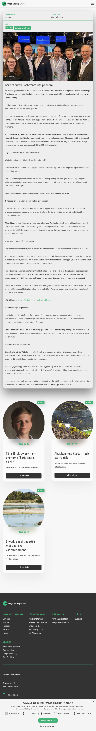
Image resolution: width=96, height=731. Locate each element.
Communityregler (10, 650)
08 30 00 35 (13, 695)
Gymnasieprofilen (60, 619)
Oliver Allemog (56, 17)
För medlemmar (37, 614)
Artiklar (6, 629)
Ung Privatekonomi (60, 622)
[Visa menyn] (92, 4)
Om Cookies (8, 657)
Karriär (6, 622)
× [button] (93, 702)
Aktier (9, 27)
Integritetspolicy (10, 653)
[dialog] (48, 715)
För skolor (58, 614)
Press (5, 633)
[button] (48, 726)
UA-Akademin (35, 633)
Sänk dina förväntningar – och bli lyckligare (33, 300)
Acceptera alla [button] (48, 720)
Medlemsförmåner (37, 619)
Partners (6, 626)
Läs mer (81, 709)
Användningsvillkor (11, 646)
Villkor (7, 642)
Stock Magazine (36, 629)
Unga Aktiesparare (13, 614)
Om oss (6, 619)
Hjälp (78, 614)
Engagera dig (34, 626)
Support (78, 619)
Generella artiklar (22, 28)
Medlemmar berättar (38, 622)
